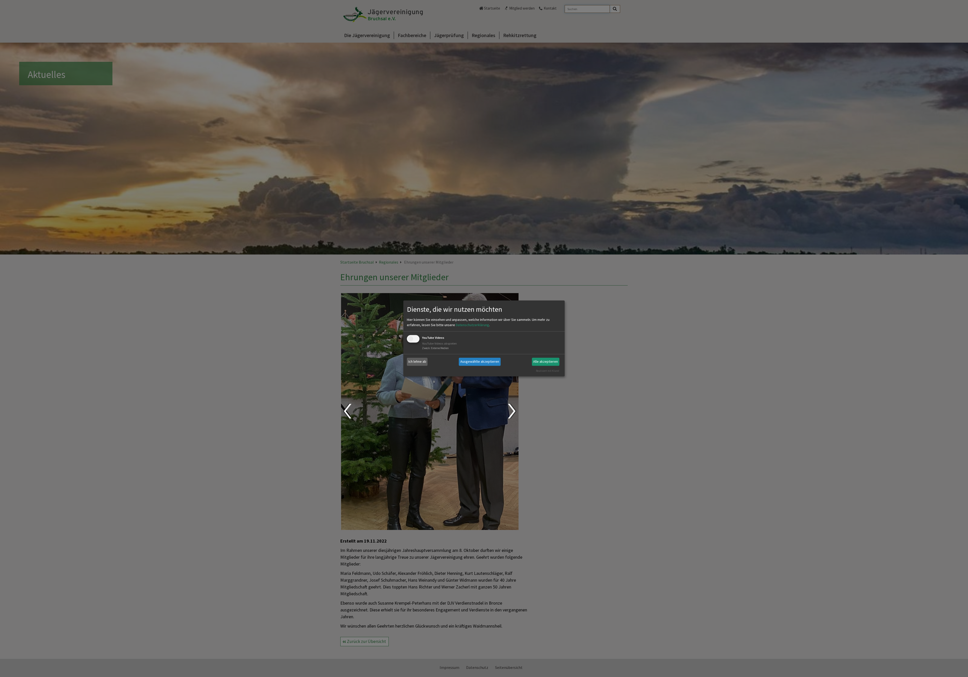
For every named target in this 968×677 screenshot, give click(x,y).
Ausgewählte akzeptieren (479, 361)
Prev (347, 411)
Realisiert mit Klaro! (547, 371)
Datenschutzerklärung (472, 325)
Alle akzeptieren (545, 361)
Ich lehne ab (417, 361)
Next (512, 411)
